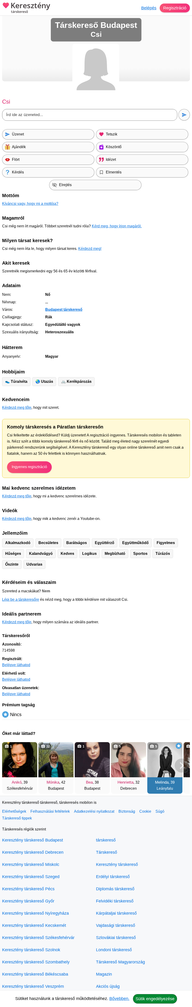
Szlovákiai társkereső (116, 937)
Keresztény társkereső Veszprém (33, 986)
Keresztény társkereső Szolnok (31, 949)
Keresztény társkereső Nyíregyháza (35, 913)
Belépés (148, 8)
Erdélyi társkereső (113, 876)
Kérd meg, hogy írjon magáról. (117, 226)
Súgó (159, 811)
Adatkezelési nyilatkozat (94, 811)
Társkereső (106, 852)
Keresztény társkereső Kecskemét (34, 925)
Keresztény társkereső (117, 864)
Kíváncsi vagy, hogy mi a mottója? (30, 204)
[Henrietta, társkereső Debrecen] (128, 759)
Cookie (145, 811)
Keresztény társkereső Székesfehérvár (38, 937)
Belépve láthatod (16, 665)
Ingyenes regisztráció (29, 467)
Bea (89, 782)
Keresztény (30, 8)
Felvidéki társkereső (114, 901)
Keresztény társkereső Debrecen (32, 852)
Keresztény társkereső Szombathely (36, 962)
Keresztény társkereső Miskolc (30, 864)
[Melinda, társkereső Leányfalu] (164, 759)
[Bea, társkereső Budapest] (92, 759)
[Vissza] (10, 766)
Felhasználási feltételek (50, 811)
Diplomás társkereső (115, 889)
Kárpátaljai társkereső (116, 913)
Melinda (162, 782)
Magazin (104, 974)
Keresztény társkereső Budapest (32, 840)
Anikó (17, 782)
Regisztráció (174, 8)
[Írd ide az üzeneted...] (89, 115)
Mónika (53, 782)
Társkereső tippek (17, 818)
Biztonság (126, 811)
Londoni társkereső (114, 949)
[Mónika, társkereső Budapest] (56, 759)
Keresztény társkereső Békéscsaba (35, 974)
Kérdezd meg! (89, 249)
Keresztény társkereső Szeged (30, 876)
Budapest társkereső (63, 310)
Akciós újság (108, 986)
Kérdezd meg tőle (16, 408)
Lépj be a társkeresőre (20, 599)
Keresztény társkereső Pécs (28, 889)
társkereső (106, 840)
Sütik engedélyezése (155, 998)
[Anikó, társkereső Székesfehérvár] (19, 759)
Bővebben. (119, 998)
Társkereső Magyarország (120, 962)
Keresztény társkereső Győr (28, 901)
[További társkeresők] (182, 766)
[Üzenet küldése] (184, 114)
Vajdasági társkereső (115, 925)
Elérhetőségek (14, 811)
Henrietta (125, 782)
